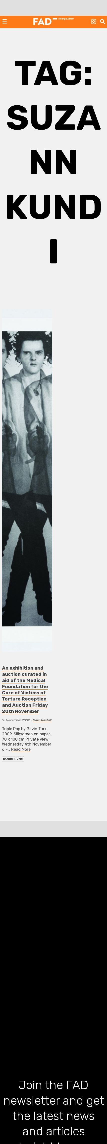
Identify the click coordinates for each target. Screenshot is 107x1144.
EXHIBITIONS (13, 758)
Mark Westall (42, 720)
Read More (21, 749)
